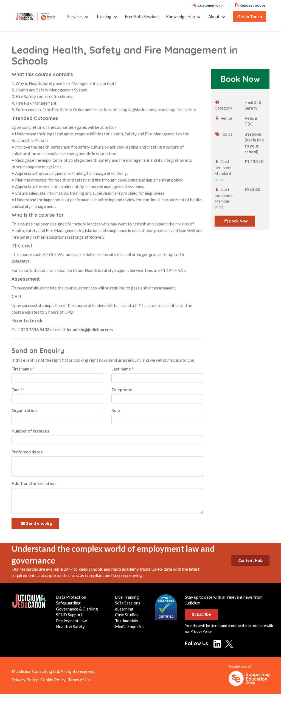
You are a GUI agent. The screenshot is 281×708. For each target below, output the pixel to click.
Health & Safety (70, 626)
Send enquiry (38, 523)
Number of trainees (30, 430)
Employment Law (71, 620)
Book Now (238, 221)
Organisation (24, 410)
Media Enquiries (129, 626)
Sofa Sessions (127, 602)
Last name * (122, 368)
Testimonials (126, 620)
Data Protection (71, 597)
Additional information (34, 483)
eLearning (124, 608)
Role (115, 410)
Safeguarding (68, 602)
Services (75, 16)
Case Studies (126, 614)
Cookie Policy (53, 679)
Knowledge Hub (181, 16)
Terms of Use (80, 679)
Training (104, 16)
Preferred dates (27, 451)
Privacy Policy (201, 631)
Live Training (127, 597)
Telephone (121, 389)
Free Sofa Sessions (142, 16)
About (214, 16)
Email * (18, 389)
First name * (23, 368)
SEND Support (69, 614)
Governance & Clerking (77, 608)
